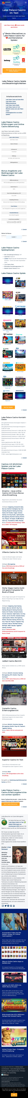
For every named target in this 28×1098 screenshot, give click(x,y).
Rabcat (10, 624)
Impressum (4, 1071)
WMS (16, 521)
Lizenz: (6, 259)
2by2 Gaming (17, 606)
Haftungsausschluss (13, 1071)
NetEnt (4, 620)
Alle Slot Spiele (8, 407)
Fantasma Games (18, 612)
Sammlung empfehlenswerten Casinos (14, 781)
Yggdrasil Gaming (7, 728)
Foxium (4, 614)
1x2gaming (11, 507)
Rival (9, 772)
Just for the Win (10, 616)
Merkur (12, 618)
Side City (4, 521)
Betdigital (15, 509)
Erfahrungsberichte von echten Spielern (14, 114)
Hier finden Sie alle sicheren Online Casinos (14, 70)
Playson (7, 519)
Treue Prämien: (14, 206)
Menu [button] (24, 2)
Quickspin (5, 624)
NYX (11, 675)
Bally (22, 507)
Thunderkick (11, 521)
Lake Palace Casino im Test (13, 107)
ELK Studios (9, 513)
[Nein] (26, 1092)
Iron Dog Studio (11, 515)
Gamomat (9, 614)
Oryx (3, 622)
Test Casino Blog (11, 1073)
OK (14, 1094)
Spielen (23, 49)
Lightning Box (20, 515)
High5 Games (16, 614)
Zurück (24, 230)
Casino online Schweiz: (14, 137)
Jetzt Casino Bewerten (10, 804)
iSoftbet (9, 628)
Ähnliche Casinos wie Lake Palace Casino (14, 110)
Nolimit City (20, 620)
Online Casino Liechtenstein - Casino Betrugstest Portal (12, 1068)
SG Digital (12, 519)
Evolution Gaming (18, 673)
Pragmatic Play (20, 622)
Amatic (4, 608)
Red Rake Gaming (17, 624)
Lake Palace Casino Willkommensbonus (11, 102)
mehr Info (23, 51)
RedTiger (4, 626)
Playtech (22, 726)
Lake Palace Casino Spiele (12, 105)
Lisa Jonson (6, 848)
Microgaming (5, 517)
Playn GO (7, 622)
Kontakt (3, 1073)
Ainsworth (17, 507)
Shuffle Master (20, 519)
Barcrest (4, 509)
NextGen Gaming (14, 517)
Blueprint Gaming (12, 511)
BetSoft (9, 509)
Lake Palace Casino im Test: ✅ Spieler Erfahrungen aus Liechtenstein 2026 (17, 824)
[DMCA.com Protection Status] (14, 1075)
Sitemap (22, 1071)
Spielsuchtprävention (5, 1081)
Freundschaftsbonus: (14, 213)
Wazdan (21, 521)
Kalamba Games (20, 616)
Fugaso (15, 513)
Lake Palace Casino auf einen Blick (15, 100)
